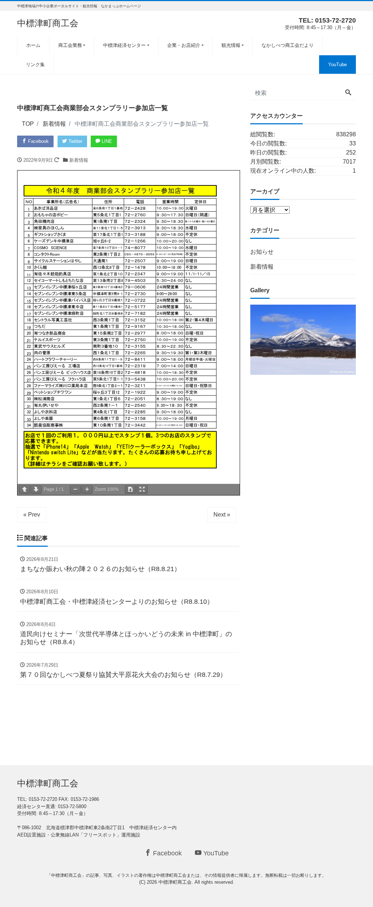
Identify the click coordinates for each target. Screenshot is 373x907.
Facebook (38, 141)
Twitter (74, 141)
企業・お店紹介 (183, 45)
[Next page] (36, 489)
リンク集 (35, 64)
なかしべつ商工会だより (288, 45)
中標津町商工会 (47, 23)
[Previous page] (24, 489)
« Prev (31, 514)
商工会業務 (70, 45)
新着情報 (78, 160)
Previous (237, 338)
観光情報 (230, 45)
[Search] (348, 93)
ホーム (33, 45)
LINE (106, 141)
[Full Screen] (142, 489)
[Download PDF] (130, 489)
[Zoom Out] (75, 489)
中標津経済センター (124, 45)
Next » (221, 514)
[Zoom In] (87, 489)
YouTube (337, 64)
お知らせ (262, 252)
